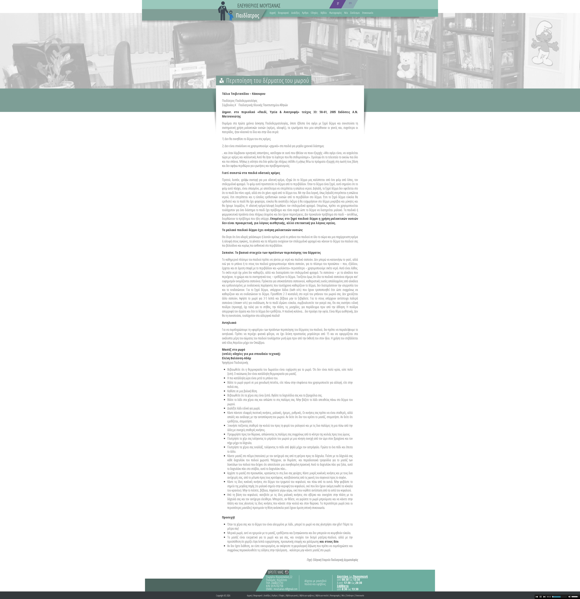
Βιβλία (324, 13)
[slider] (559, 596)
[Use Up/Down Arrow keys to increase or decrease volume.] (576, 596)
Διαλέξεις (295, 13)
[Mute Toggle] (569, 597)
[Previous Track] (536, 597)
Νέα (346, 13)
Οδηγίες (314, 13)
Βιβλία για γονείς (292, 595)
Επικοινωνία (367, 13)
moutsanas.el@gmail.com (285, 589)
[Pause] (540, 597)
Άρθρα (305, 13)
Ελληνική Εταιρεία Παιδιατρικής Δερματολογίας (335, 559)
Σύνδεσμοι (355, 13)
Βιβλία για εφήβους (307, 595)
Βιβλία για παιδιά (322, 595)
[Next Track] (544, 597)
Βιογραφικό (283, 13)
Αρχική (273, 13)
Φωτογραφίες (335, 13)
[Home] (249, 14)
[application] (557, 596)
